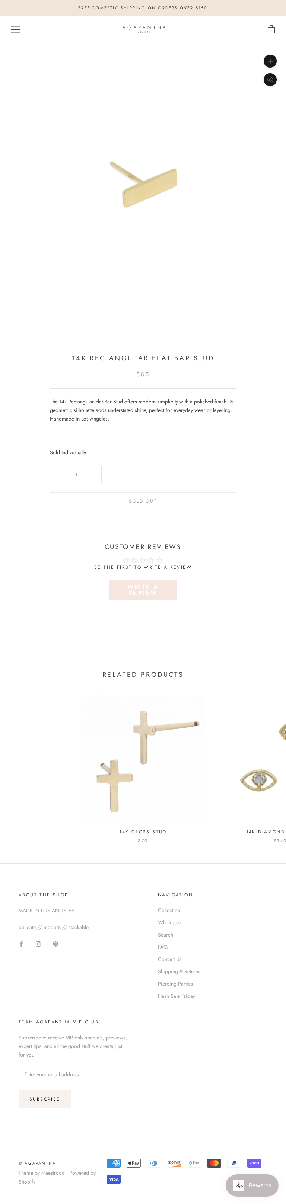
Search (165, 934)
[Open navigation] (15, 29)
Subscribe (44, 1099)
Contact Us (170, 959)
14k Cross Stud (143, 831)
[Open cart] (271, 29)
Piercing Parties (175, 983)
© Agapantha (37, 1163)
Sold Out (143, 501)
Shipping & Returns (179, 971)
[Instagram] (38, 943)
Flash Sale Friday (176, 996)
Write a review (143, 589)
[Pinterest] (55, 943)
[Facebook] (21, 943)
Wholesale (169, 922)
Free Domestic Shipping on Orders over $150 (142, 8)
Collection (169, 910)
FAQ (163, 947)
